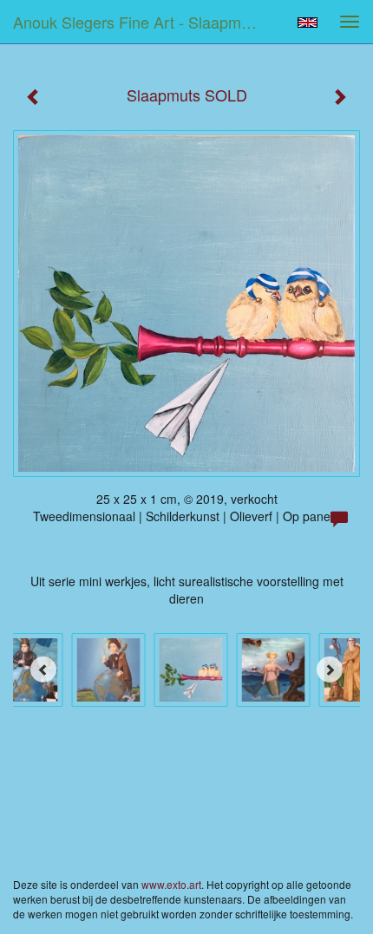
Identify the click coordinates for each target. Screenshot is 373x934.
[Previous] (43, 669)
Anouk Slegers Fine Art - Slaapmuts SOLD (142, 21)
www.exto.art (171, 884)
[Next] (330, 669)
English (307, 22)
